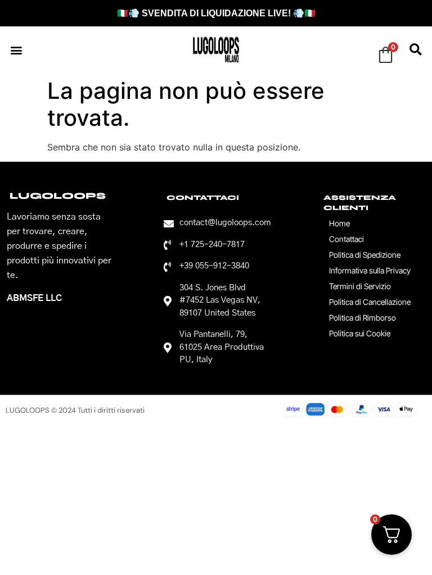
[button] (16, 49)
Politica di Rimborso (362, 317)
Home (339, 223)
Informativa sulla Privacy (370, 270)
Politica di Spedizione (364, 254)
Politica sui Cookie (359, 333)
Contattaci (346, 239)
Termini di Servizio (360, 286)
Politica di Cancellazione (370, 302)
